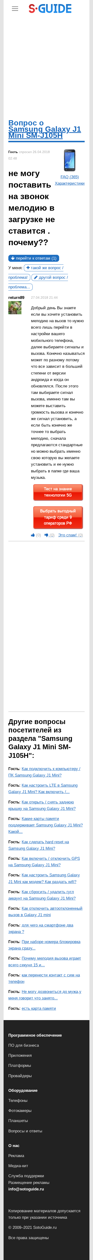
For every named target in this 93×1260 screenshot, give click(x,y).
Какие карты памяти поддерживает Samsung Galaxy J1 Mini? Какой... (45, 825)
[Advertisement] (46, 66)
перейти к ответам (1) (36, 258)
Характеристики (70, 183)
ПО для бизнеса (23, 1045)
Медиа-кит (18, 1166)
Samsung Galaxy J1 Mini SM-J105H (44, 132)
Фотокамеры (19, 1110)
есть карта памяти (39, 1008)
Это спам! (70, 535)
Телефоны (17, 1100)
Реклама (16, 1155)
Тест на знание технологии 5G (58, 492)
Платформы (19, 1065)
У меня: (15, 268)
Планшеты (18, 1120)
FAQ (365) (70, 177)
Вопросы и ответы (25, 1131)
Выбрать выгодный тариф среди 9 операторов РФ (58, 517)
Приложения (20, 1055)
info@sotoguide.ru (26, 1189)
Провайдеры (20, 1076)
